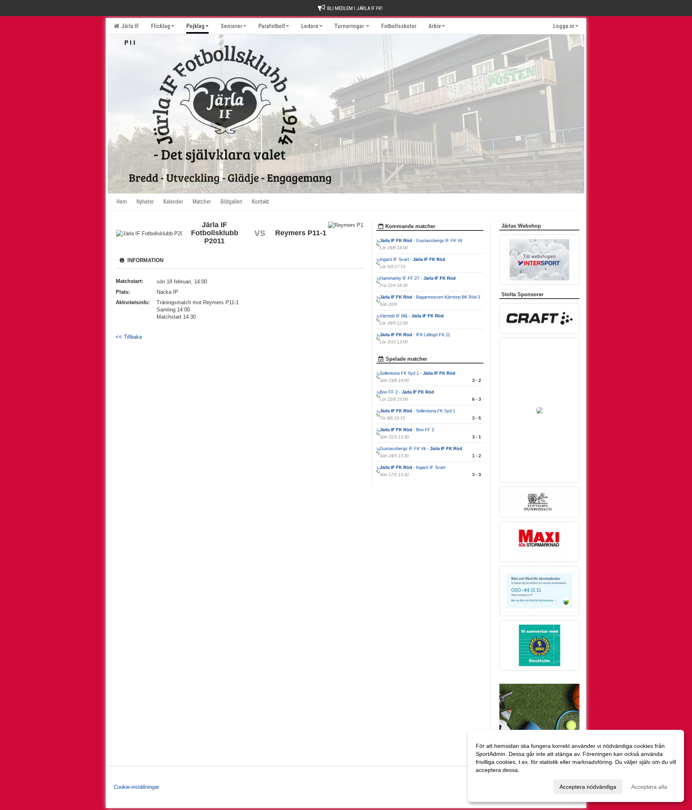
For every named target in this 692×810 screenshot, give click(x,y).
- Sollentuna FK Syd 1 (417, 410)
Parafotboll (271, 26)
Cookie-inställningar (136, 787)
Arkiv (434, 26)
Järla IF (129, 26)
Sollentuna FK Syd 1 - (417, 373)
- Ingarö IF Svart (412, 467)
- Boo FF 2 (407, 429)
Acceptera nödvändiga (587, 787)
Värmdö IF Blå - (412, 315)
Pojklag (195, 26)
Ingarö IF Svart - (412, 259)
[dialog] (576, 766)
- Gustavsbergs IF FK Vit (421, 240)
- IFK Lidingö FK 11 (415, 334)
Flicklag (160, 26)
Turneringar (349, 26)
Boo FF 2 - (407, 392)
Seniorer (231, 26)
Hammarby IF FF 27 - (418, 278)
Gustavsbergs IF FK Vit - (421, 448)
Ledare (309, 26)
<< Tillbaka (129, 337)
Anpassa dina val (497, 785)
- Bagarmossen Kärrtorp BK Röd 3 (430, 297)
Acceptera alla (649, 787)
